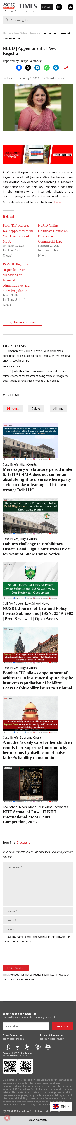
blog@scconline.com (14, 1038)
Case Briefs (10, 464)
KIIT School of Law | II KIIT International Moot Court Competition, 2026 (29, 816)
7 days (36, 408)
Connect (46, 7)
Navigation (38, 1120)
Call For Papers (13, 603)
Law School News (37, 603)
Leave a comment (25, 322)
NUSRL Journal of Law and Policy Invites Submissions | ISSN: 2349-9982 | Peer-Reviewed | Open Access (38, 613)
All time (58, 408)
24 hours (12, 408)
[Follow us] (7, 1047)
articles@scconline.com (52, 1038)
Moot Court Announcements (48, 807)
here (57, 202)
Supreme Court (30, 737)
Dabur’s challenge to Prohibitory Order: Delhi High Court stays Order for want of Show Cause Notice (37, 549)
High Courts (28, 464)
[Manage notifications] (7, 1118)
